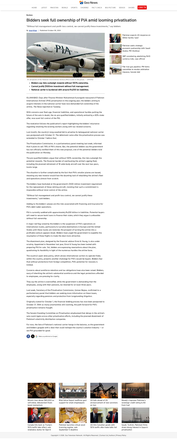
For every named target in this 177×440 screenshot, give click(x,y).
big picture (110, 7)
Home (34, 7)
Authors (112, 435)
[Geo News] (88, 2)
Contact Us (104, 435)
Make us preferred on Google (48, 336)
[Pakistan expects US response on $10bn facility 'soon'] (116, 38)
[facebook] (28, 336)
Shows (131, 7)
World (65, 7)
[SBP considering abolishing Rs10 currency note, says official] (116, 59)
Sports (74, 7)
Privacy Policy (121, 435)
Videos (122, 7)
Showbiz (84, 7)
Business (29, 15)
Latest (44, 7)
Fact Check (97, 7)
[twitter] (33, 336)
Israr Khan (33, 30)
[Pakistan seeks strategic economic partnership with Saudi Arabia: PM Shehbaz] (116, 48)
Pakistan (54, 7)
